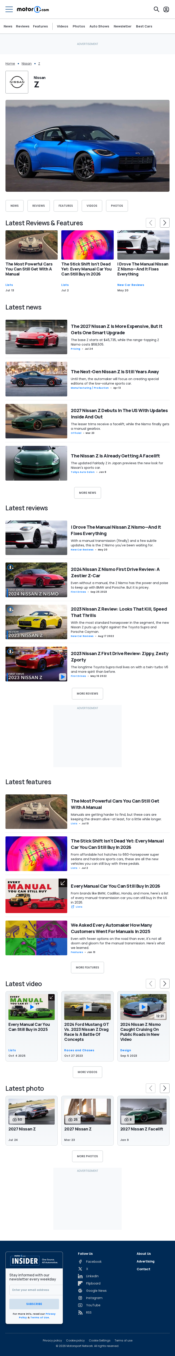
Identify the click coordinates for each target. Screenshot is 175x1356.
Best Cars (144, 26)
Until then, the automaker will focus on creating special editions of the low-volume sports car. (115, 381)
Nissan (27, 63)
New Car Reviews (130, 285)
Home (10, 63)
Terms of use (123, 1340)
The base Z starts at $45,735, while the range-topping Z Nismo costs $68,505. (115, 342)
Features (40, 26)
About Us (144, 1253)
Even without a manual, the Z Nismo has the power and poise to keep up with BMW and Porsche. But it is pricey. (119, 585)
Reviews (22, 26)
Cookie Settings (100, 1340)
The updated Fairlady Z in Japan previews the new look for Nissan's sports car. (117, 465)
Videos (62, 26)
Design (125, 1050)
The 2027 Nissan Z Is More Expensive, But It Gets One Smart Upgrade (116, 329)
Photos (79, 26)
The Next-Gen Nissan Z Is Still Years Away (115, 371)
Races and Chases (79, 1050)
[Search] (156, 9)
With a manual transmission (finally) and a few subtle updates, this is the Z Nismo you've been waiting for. (114, 543)
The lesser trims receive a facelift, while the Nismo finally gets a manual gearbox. (120, 426)
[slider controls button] (150, 223)
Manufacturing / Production (90, 388)
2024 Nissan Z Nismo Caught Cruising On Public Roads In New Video (140, 1032)
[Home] (33, 9)
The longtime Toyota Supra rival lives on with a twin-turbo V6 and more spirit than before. (119, 669)
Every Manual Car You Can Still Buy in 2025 (29, 1027)
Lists (9, 285)
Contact (143, 1269)
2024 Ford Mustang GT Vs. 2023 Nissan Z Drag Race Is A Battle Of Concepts (86, 1032)
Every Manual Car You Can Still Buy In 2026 (115, 886)
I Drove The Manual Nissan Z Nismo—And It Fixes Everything (142, 269)
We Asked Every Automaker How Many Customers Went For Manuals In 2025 (111, 928)
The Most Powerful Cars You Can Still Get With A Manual (28, 269)
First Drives (78, 592)
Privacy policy (52, 1340)
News (8, 26)
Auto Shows (99, 26)
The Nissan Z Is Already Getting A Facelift (115, 456)
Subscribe (34, 1304)
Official (76, 433)
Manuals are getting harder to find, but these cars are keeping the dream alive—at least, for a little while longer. (116, 816)
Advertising (145, 1261)
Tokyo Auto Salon (83, 472)
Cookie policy (75, 1340)
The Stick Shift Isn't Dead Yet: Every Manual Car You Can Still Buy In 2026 (86, 269)
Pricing (75, 349)
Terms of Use (39, 1317)
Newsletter (122, 26)
